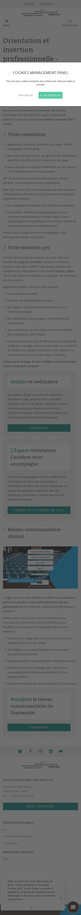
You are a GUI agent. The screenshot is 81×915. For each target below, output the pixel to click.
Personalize (25, 95)
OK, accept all (52, 95)
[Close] (40, 457)
